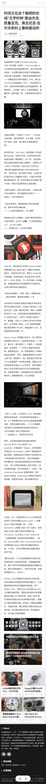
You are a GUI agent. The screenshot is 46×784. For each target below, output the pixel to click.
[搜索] (38, 3)
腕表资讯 (16, 765)
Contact (23, 765)
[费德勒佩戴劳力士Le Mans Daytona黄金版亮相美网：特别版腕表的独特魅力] (12, 704)
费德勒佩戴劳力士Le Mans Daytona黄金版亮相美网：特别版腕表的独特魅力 (12, 715)
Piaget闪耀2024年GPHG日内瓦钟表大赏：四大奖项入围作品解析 (34, 690)
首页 (2, 765)
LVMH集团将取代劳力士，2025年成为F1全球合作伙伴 (12, 690)
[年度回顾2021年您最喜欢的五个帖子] (23, 641)
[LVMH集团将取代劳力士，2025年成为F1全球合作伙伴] (12, 679)
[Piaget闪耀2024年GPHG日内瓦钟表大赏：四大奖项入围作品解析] (34, 679)
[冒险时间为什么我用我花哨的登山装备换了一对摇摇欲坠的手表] (23, 657)
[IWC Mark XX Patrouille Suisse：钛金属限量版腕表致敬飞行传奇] (34, 704)
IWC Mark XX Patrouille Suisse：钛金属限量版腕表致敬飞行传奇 (34, 715)
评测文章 (9, 765)
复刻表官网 (13, 34)
